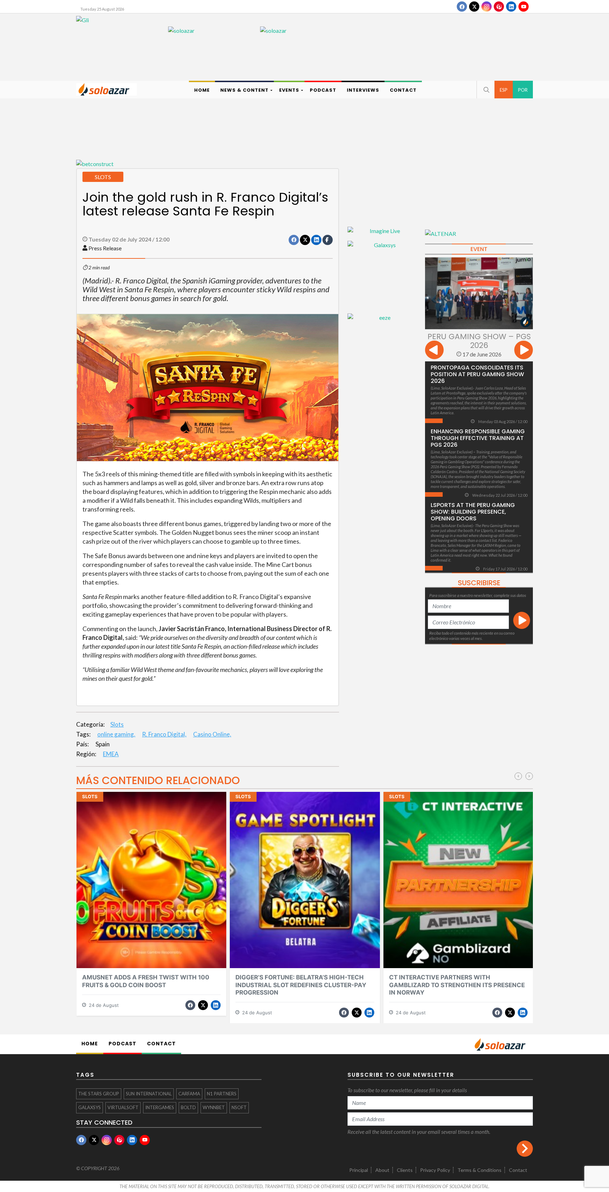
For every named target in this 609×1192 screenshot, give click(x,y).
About (382, 1170)
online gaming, (116, 734)
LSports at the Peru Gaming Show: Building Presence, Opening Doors (473, 511)
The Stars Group (98, 1093)
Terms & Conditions (479, 1170)
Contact (518, 1170)
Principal (358, 1170)
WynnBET (214, 1107)
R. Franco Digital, (164, 734)
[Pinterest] (499, 6)
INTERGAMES (159, 1107)
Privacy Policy (435, 1170)
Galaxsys (89, 1107)
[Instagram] (486, 6)
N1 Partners (221, 1093)
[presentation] (434, 351)
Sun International (149, 1093)
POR (523, 90)
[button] (485, 89)
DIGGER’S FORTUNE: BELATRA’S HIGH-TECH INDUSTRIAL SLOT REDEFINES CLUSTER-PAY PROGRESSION (300, 985)
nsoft (239, 1107)
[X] (474, 6)
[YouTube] (523, 6)
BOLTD (188, 1107)
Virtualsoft (123, 1107)
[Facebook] (462, 6)
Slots (117, 724)
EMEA (111, 754)
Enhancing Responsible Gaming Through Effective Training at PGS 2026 (478, 438)
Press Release (105, 248)
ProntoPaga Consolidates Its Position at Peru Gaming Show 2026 (477, 374)
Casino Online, (212, 734)
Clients (405, 1170)
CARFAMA (189, 1093)
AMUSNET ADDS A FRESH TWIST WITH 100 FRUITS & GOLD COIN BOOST (145, 981)
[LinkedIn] (511, 6)
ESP (504, 90)
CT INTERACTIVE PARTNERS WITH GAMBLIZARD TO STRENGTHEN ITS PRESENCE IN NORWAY (457, 985)
